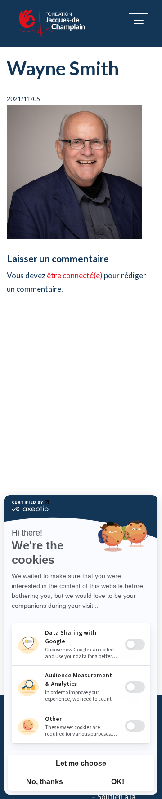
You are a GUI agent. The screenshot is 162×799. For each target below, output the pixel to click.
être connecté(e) (75, 275)
